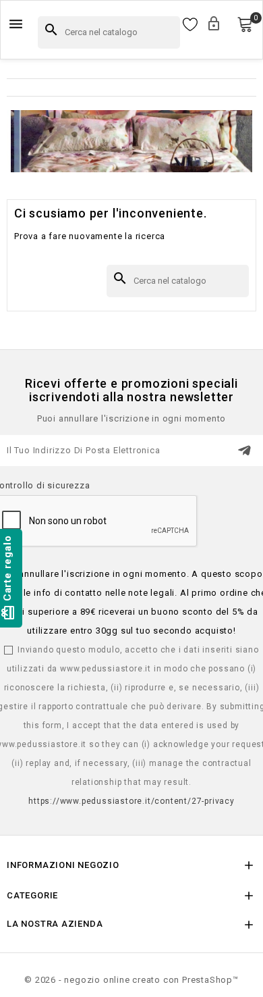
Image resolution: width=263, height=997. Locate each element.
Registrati (227, 24)
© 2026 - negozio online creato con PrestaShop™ (131, 980)
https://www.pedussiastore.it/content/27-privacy (131, 801)
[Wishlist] (190, 25)
